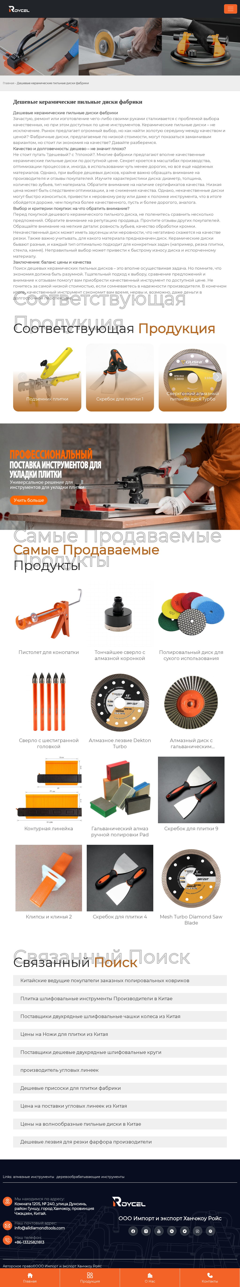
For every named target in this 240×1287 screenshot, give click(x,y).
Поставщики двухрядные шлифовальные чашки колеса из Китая (100, 1016)
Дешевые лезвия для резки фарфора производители (86, 1142)
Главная (8, 83)
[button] (217, 377)
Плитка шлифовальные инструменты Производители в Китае (96, 998)
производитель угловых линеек (59, 1070)
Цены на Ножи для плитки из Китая (64, 1034)
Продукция (90, 1277)
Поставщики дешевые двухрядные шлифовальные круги (90, 1052)
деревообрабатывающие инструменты (90, 1177)
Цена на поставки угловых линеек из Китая (73, 1106)
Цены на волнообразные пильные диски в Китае (80, 1124)
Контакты (210, 1277)
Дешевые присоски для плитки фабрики (70, 1088)
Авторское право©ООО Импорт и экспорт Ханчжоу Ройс (52, 1266)
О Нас (150, 1277)
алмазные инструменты (33, 1177)
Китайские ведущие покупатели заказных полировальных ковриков (104, 980)
